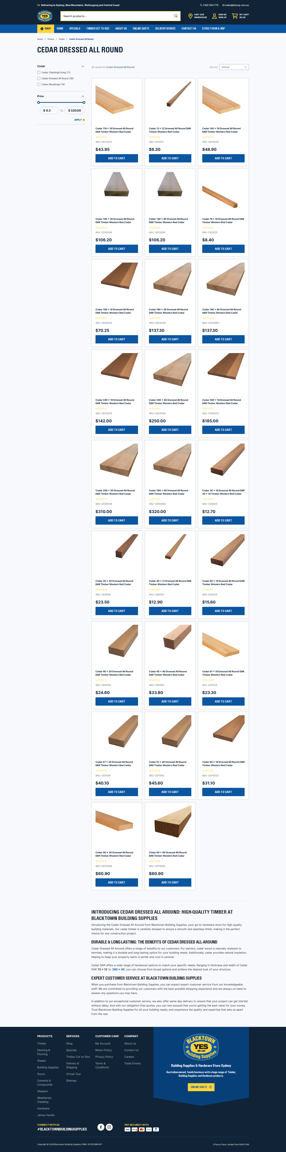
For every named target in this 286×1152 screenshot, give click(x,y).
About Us (121, 28)
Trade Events (132, 1063)
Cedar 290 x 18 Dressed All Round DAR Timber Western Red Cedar (221, 401)
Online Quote (141, 28)
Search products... (75, 16)
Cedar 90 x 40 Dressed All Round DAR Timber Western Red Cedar (168, 854)
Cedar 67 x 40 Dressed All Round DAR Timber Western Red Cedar (167, 763)
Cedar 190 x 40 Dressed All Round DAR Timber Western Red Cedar (221, 311)
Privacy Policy (104, 1056)
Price (40, 96)
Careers (129, 1056)
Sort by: (214, 67)
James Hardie (45, 1115)
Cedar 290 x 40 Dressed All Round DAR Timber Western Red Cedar (168, 492)
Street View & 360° (213, 28)
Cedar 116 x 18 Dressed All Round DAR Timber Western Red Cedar (114, 130)
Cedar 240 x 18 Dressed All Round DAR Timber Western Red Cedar (114, 401)
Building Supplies (48, 1067)
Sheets (41, 1060)
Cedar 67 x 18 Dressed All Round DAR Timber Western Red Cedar (223, 673)
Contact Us (189, 28)
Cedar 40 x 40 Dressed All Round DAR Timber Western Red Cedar (168, 673)
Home (60, 28)
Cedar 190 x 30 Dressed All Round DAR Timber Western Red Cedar (168, 311)
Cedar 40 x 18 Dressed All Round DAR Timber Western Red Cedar (223, 582)
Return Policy (103, 1050)
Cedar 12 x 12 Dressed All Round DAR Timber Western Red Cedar (170, 130)
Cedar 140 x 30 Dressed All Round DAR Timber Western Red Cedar (114, 220)
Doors (41, 1074)
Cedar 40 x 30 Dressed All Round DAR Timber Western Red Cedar (114, 673)
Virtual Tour (73, 1074)
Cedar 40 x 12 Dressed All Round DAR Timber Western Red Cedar (170, 582)
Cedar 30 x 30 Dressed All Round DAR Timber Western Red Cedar (114, 582)
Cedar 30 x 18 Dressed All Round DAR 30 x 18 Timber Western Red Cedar (223, 492)
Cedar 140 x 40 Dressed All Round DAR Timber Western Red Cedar (168, 220)
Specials (74, 28)
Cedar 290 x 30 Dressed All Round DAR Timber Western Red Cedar (115, 492)
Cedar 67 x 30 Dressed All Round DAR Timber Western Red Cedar (114, 763)
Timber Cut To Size (97, 28)
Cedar (62, 39)
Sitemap (71, 1080)
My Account (102, 1043)
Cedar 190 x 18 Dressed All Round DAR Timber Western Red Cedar (114, 311)
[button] (45, 28)
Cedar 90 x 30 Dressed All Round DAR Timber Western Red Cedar (114, 854)
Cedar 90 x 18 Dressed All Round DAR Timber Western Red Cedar (223, 763)
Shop (69, 1043)
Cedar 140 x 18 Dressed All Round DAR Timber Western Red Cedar (221, 130)
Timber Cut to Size (78, 1056)
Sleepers (42, 1091)
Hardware (43, 1108)
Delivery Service (165, 28)
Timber (50, 39)
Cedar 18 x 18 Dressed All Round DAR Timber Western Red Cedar (223, 220)
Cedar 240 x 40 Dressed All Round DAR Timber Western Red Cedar (168, 401)
